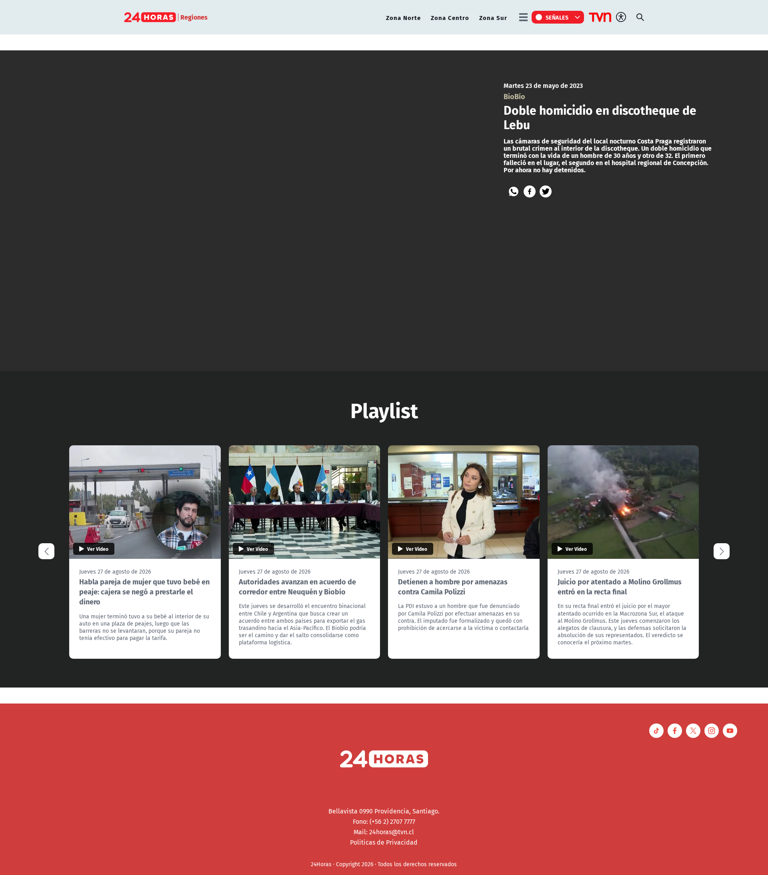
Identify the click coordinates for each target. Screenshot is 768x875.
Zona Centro (450, 17)
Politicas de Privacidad (384, 842)
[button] (722, 551)
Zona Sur (493, 17)
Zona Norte (403, 17)
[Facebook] (530, 191)
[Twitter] (546, 191)
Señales (557, 17)
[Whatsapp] (514, 191)
